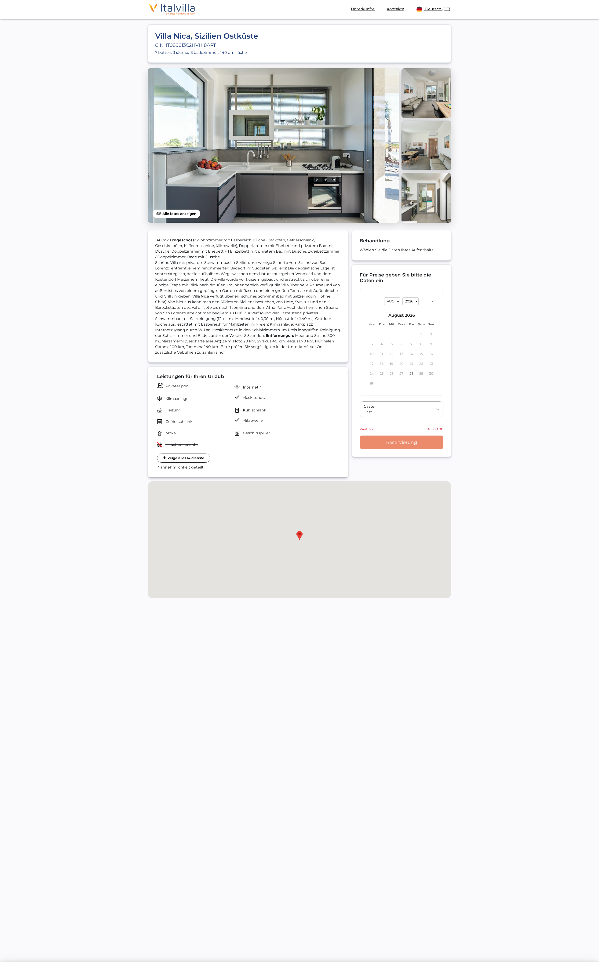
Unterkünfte (363, 9)
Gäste (369, 406)
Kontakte (395, 9)
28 (411, 374)
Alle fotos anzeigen (179, 213)
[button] (401, 409)
